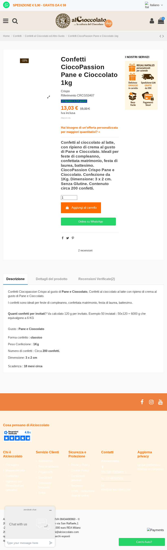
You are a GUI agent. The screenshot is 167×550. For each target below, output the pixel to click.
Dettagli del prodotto (51, 279)
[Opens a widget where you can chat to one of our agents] (29, 526)
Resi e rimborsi (48, 466)
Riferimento (68, 95)
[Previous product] (160, 36)
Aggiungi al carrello (84, 207)
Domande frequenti (44, 485)
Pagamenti (45, 472)
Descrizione (15, 279)
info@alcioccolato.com (116, 489)
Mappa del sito (15, 470)
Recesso (77, 485)
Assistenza (45, 461)
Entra (41, 492)
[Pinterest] (73, 238)
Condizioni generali (78, 478)
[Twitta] (67, 238)
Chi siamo (12, 465)
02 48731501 (114, 478)
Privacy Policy (80, 465)
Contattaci (12, 476)
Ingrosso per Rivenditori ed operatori (14, 486)
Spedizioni (45, 477)
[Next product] (163, 36)
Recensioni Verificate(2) (96, 279)
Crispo (65, 91)
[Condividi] (63, 238)
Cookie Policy (80, 470)
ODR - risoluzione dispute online (83, 493)
